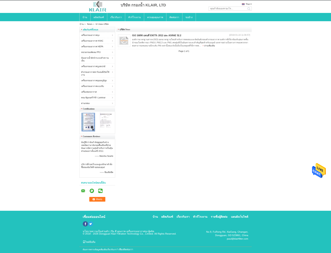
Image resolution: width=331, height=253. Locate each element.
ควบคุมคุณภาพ (155, 17)
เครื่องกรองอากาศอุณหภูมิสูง (94, 80)
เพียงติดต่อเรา (125, 249)
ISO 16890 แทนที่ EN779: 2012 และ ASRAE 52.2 (156, 35)
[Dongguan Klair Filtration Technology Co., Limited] (98, 6)
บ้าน (85, 17)
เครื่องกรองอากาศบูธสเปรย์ (93, 66)
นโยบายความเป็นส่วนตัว (96, 231)
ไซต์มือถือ (90, 242)
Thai (248, 4)
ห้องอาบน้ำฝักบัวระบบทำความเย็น (95, 59)
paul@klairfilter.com (237, 238)
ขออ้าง (189, 17)
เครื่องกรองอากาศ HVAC (92, 41)
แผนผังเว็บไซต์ (239, 216)
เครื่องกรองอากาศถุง (90, 35)
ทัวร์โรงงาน (134, 17)
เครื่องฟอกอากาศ (89, 92)
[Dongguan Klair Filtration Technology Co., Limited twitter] (90, 224)
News (89, 24)
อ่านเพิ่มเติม (209, 45)
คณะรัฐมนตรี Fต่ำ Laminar (93, 97)
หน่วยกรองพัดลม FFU (91, 52)
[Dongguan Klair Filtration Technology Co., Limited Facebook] (85, 224)
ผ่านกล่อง (85, 103)
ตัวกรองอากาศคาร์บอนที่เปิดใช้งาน (95, 73)
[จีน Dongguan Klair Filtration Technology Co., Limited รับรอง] (88, 131)
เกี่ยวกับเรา (116, 17)
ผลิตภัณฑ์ (99, 17)
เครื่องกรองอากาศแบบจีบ (92, 86)
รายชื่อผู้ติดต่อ (219, 216)
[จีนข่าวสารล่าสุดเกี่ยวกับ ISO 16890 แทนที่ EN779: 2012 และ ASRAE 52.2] (124, 40)
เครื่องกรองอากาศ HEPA (92, 46)
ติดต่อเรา (174, 17)
